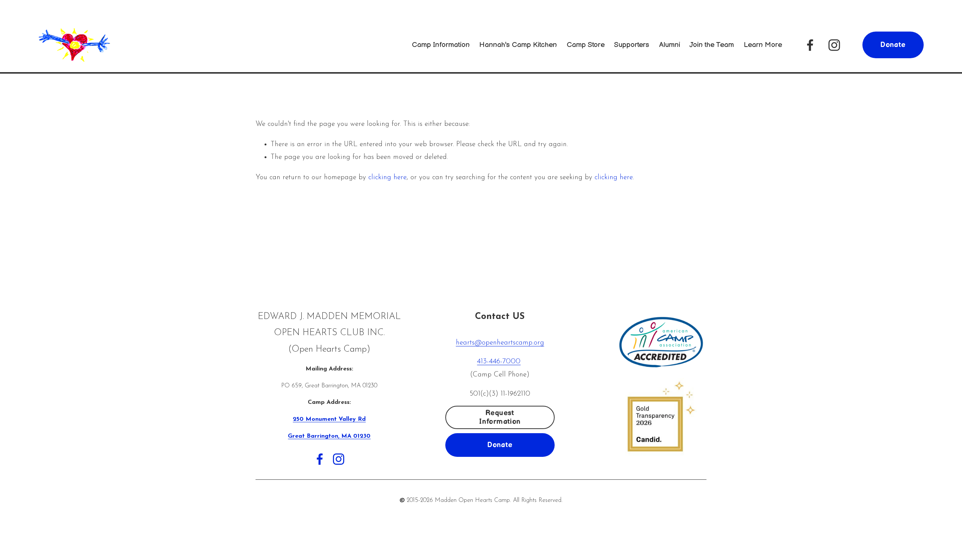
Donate (892, 45)
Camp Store (586, 45)
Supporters (631, 45)
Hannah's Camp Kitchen (518, 45)
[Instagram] (834, 45)
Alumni (669, 45)
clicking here (387, 177)
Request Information (499, 417)
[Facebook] (810, 45)
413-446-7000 (498, 361)
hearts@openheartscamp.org (500, 342)
